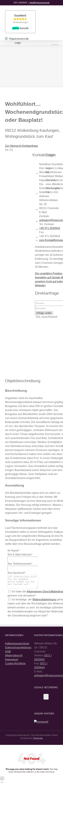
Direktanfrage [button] (30, 145)
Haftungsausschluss (17, 643)
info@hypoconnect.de (40, 2)
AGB (8, 651)
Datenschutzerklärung (17, 647)
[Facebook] (46, 697)
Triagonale (38, 738)
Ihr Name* (13, 550)
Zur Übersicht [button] (13, 145)
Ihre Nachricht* (16, 572)
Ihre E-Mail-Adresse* (20, 554)
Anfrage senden (44, 313)
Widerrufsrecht (13, 655)
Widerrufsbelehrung (44, 599)
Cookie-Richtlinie (15, 663)
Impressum (11, 659)
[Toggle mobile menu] (54, 41)
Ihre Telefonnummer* (20, 563)
